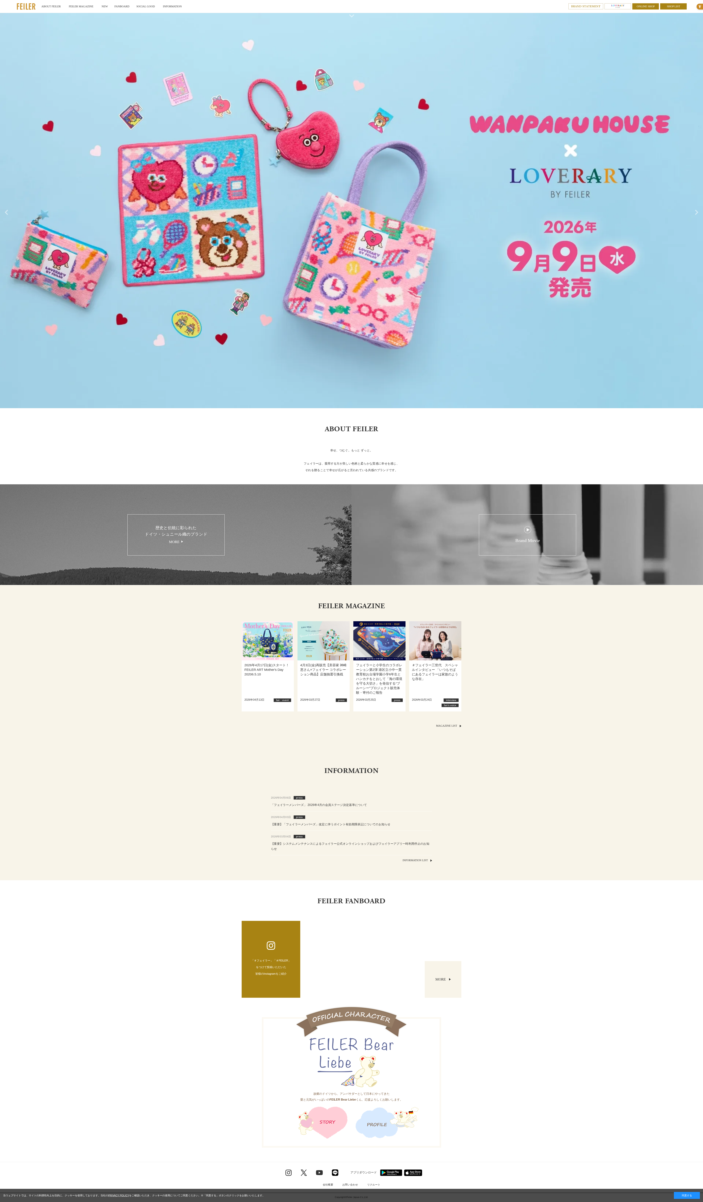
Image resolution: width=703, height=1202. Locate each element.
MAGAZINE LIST (446, 725)
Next (697, 210)
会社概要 (328, 1184)
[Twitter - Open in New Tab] (304, 1173)
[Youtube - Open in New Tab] (319, 1172)
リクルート (373, 1184)
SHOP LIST (673, 6)
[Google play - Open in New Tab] (391, 1172)
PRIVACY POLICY (118, 1195)
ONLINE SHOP (646, 6)
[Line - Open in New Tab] (335, 1172)
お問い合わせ (350, 1184)
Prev (5, 210)
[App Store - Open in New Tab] (413, 1172)
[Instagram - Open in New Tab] (288, 1173)
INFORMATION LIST (415, 860)
